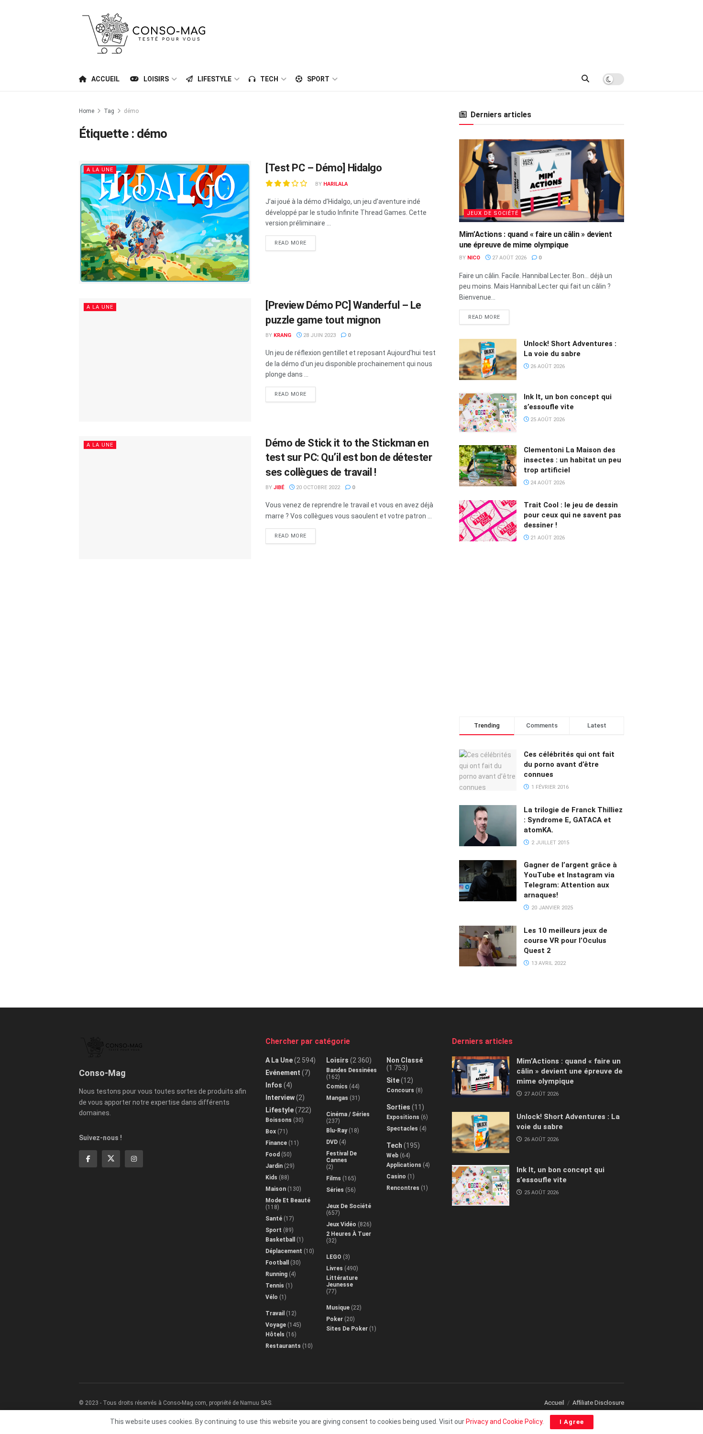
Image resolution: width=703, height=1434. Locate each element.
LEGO (333, 1257)
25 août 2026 (547, 419)
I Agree (572, 1421)
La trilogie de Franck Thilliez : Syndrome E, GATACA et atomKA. (573, 820)
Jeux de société (492, 213)
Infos (273, 1085)
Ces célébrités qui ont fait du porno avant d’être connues (569, 764)
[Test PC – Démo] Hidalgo (323, 168)
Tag (109, 111)
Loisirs (156, 79)
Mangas (337, 1098)
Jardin (274, 1166)
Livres (334, 1268)
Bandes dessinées (351, 1070)
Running (276, 1274)
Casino (396, 1176)
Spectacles (402, 1128)
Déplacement (283, 1251)
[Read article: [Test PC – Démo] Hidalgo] (165, 222)
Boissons (278, 1120)
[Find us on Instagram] (134, 1158)
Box (270, 1131)
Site (392, 1080)
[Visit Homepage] (144, 33)
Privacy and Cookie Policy (504, 1421)
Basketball (280, 1239)
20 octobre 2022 (317, 487)
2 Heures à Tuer (348, 1234)
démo (131, 111)
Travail (275, 1313)
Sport (318, 79)
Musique (338, 1307)
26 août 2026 (547, 366)
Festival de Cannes (341, 1157)
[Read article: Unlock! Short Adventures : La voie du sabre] (487, 359)
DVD (332, 1142)
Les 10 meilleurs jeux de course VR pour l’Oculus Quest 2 (565, 940)
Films (333, 1178)
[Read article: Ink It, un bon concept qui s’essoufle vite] (487, 412)
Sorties (398, 1107)
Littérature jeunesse (342, 1281)
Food (272, 1154)
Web (392, 1155)
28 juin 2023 (319, 335)
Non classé (404, 1060)
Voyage (275, 1325)
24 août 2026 (547, 483)
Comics (337, 1086)
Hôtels (275, 1334)
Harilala (335, 184)
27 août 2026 (509, 258)
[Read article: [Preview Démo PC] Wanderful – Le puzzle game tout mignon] (165, 359)
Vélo (271, 1297)
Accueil (105, 79)
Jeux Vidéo (341, 1224)
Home (86, 111)
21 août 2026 (547, 538)
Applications (403, 1165)
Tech (269, 79)
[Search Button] (585, 79)
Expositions (402, 1117)
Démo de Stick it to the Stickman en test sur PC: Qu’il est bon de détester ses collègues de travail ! (348, 458)
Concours (400, 1090)
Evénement (282, 1072)
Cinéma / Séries (348, 1114)
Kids (271, 1177)
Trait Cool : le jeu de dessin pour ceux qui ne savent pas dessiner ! (572, 515)
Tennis (274, 1285)
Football (277, 1262)
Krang (282, 335)
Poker (334, 1319)
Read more (295, 240)
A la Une (100, 170)
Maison (275, 1189)
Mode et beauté (287, 1200)
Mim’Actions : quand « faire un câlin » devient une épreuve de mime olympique (569, 1071)
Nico (473, 258)
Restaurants (283, 1346)
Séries (335, 1190)
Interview (280, 1097)
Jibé (279, 487)
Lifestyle (214, 79)
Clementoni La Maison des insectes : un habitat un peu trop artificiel (572, 460)
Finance (276, 1143)
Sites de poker (347, 1328)
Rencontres (402, 1188)
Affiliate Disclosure (598, 1402)
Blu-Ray (336, 1130)
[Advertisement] (450, 32)
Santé (273, 1218)
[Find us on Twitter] (111, 1158)
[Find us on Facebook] (88, 1158)
